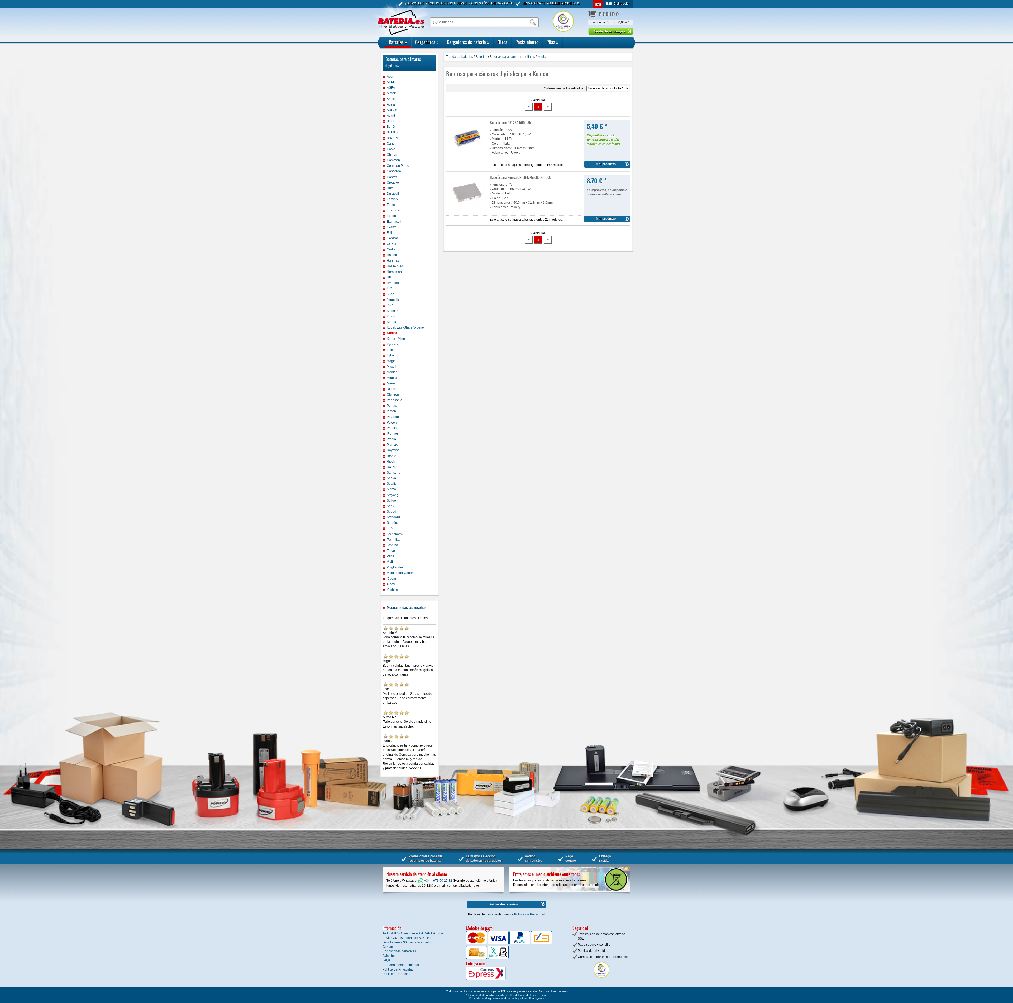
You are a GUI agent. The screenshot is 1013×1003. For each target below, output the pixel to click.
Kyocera (393, 344)
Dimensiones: (502, 148)
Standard (393, 517)
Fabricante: (500, 152)
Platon (391, 411)
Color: (496, 143)
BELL (391, 121)
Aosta (391, 104)
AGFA (391, 87)
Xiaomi (392, 579)
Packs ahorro (526, 42)
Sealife (392, 484)
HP (389, 277)
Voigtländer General (401, 573)
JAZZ (390, 294)
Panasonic (394, 400)
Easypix (392, 199)
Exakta (391, 227)
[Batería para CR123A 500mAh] (467, 155)
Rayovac (393, 450)
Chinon (392, 154)
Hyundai (393, 283)
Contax (392, 177)
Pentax (392, 405)
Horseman (394, 272)
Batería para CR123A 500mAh (510, 122)
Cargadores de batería (468, 42)
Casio (391, 149)
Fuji (389, 233)
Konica (392, 333)
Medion (392, 372)
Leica (391, 350)
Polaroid (393, 417)
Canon (391, 143)
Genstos (393, 238)
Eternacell (394, 222)
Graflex (392, 249)
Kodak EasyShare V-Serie (405, 327)
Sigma (391, 489)
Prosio (391, 439)
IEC (389, 288)
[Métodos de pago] (498, 958)
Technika (393, 539)
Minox (391, 383)
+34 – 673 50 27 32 (437, 880)
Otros (502, 42)
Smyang (393, 495)
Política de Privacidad (529, 914)
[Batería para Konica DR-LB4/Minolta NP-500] (467, 210)
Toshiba (392, 545)
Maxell (391, 366)
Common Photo (398, 166)
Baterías (398, 42)
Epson (391, 216)
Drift (390, 188)
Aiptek (391, 93)
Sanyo (391, 478)
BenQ (391, 127)
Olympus (393, 394)
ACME (391, 82)
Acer (390, 76)
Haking (392, 255)
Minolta (392, 378)
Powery (392, 422)
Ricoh (391, 461)
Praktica (392, 428)
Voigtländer (395, 567)
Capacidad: (500, 134)
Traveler (393, 551)
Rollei (391, 467)
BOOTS (392, 132)
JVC (390, 305)
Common (393, 160)
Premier (392, 433)
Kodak (391, 322)
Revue (391, 456)
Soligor (392, 500)
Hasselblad (395, 266)
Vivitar (391, 562)
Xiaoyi (391, 584)
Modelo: (497, 139)
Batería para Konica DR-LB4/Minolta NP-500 (520, 177)
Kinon (391, 316)
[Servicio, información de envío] (494, 979)
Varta (390, 556)
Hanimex (393, 261)
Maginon (393, 361)
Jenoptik (393, 300)
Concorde (394, 171)
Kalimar (392, 311)
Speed (391, 512)
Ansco (391, 99)
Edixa (391, 205)
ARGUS (392, 110)
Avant (391, 115)
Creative (393, 182)
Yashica (392, 590)
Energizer (394, 210)
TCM (390, 528)
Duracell (393, 194)
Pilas (552, 42)
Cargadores (427, 42)
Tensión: (498, 130)
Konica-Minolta (397, 339)
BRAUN (392, 138)
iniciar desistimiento (505, 904)
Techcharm (395, 534)
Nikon (391, 389)
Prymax (392, 444)
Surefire (392, 523)
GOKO (391, 244)
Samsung (393, 472)
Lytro (390, 355)
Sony (390, 506)
